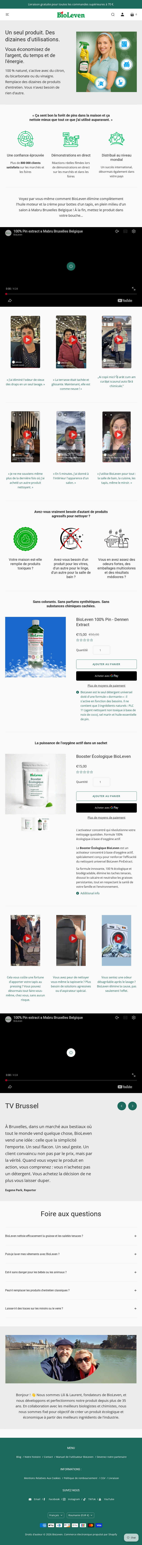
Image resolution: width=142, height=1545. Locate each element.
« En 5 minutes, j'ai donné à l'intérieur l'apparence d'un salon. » (71, 478)
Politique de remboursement (80, 1478)
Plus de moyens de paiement (106, 686)
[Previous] (121, 1106)
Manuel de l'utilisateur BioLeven (75, 1456)
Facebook (54, 1499)
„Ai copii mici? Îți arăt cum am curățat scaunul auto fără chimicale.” (117, 381)
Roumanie (78, 1515)
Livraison (114, 1478)
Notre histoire (33, 1456)
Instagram (74, 1499)
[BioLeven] (71, 14)
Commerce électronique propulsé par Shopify (90, 1534)
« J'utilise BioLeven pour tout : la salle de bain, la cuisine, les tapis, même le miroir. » (116, 478)
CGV (103, 1478)
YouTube (109, 1499)
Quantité (82, 650)
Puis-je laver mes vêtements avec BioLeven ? (32, 1254)
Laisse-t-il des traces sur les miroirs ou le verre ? (34, 1308)
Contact (48, 1456)
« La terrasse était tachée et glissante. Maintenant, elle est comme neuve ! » (71, 384)
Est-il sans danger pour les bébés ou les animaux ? (36, 1272)
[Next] (132, 1106)
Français (54, 1515)
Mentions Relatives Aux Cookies (42, 1478)
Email (37, 1499)
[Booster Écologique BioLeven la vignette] (43, 824)
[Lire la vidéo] (71, 266)
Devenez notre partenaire (112, 1456)
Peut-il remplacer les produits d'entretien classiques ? (37, 1290)
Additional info (90, 893)
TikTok (92, 1499)
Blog (18, 1456)
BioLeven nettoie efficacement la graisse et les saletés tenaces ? (44, 1236)
